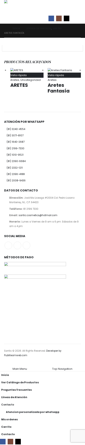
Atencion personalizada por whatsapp (32, 412)
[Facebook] (51, 18)
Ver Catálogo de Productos (20, 382)
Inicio (5, 375)
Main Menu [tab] (20, 369)
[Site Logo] (13, 6)
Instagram (17, 245)
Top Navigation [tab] (62, 369)
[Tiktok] (66, 18)
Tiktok (26, 245)
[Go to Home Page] (5, 28)
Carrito (6, 427)
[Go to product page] (27, 70)
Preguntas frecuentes (16, 390)
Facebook (8, 245)
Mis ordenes (9, 419)
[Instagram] (59, 18)
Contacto (7, 404)
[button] (77, 18)
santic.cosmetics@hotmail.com (38, 215)
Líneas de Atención (14, 397)
